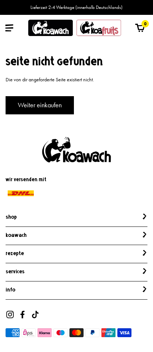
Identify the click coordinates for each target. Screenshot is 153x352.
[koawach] (50, 27)
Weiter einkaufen (40, 105)
